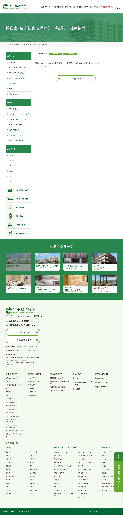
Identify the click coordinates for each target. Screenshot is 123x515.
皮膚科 (32, 480)
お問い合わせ (102, 382)
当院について (46, 7)
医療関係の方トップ (56, 378)
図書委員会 (105, 490)
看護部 (104, 473)
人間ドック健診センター (17, 119)
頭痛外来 (57, 483)
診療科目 (8, 447)
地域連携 (78, 389)
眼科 (31, 466)
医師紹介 (78, 374)
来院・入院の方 (58, 7)
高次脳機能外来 (59, 473)
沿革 (7, 395)
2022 (11, 176)
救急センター (58, 455)
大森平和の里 (14, 130)
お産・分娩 (78, 378)
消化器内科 (9, 469)
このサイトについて (24, 512)
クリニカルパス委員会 (109, 487)
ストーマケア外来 (83, 459)
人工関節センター (83, 494)
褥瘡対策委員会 (107, 483)
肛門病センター (82, 487)
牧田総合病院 (70, 54)
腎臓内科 (8, 466)
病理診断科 (33, 490)
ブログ (11, 89)
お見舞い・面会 (20, 233)
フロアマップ (10, 399)
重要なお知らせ (14, 94)
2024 (11, 166)
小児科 (32, 494)
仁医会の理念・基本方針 (13, 385)
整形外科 (8, 494)
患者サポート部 (107, 452)
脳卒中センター (82, 466)
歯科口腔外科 (34, 473)
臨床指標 (8, 392)
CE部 (103, 462)
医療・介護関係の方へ (17, 78)
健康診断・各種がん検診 (82, 383)
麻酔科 (32, 487)
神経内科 (8, 459)
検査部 (104, 459)
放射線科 (32, 483)
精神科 (8, 483)
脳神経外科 (33, 452)
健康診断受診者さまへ (17, 68)
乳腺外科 (8, 490)
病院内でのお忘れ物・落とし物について (12, 426)
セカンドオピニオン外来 (85, 455)
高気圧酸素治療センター (85, 483)
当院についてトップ (12, 378)
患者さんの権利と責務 (13, 416)
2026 (11, 155)
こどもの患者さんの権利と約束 (12, 421)
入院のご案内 (20, 225)
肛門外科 (32, 462)
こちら (37, 66)
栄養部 (104, 466)
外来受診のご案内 (21, 190)
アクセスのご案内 (21, 199)
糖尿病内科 (9, 473)
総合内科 (8, 452)
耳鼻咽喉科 (33, 469)
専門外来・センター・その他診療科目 (65, 447)
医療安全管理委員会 (108, 476)
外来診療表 (31, 385)
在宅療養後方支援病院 (57, 387)
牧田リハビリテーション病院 (19, 114)
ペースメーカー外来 (60, 490)
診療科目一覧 (70, 7)
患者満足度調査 (11, 409)
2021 (11, 181)
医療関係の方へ (83, 7)
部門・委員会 (106, 447)
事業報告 (8, 413)
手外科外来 (57, 487)
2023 (11, 171)
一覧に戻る (76, 78)
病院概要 (8, 388)
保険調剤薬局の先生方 (57, 390)
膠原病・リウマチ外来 (84, 452)
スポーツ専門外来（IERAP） (62, 466)
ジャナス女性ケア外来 (84, 462)
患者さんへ (13, 62)
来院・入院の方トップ (34, 378)
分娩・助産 (19, 216)
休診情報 (31, 388)
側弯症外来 (57, 462)
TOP (4, 44)
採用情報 (93, 7)
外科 (7, 487)
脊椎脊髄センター (59, 459)
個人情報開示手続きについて (15, 430)
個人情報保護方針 (9, 512)
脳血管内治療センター (85, 469)
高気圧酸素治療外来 (60, 469)
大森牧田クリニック (16, 135)
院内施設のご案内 (11, 406)
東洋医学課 (81, 497)
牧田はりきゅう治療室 (17, 140)
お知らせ (10, 44)
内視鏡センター (82, 476)
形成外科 (32, 476)
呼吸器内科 (9, 462)
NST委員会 (105, 480)
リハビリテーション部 (108, 469)
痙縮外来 (57, 480)
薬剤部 (104, 455)
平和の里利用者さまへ (17, 73)
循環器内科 (9, 455)
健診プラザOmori (15, 124)
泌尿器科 (32, 459)
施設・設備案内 (10, 402)
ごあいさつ (9, 381)
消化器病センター (83, 473)
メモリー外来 (58, 476)
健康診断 (18, 207)
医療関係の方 (58, 374)
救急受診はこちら (107, 7)
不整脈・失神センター (84, 480)
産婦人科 (32, 455)
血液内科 (8, 480)
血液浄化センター (83, 490)
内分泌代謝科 (10, 476)
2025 (11, 160)
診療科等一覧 (13, 443)
